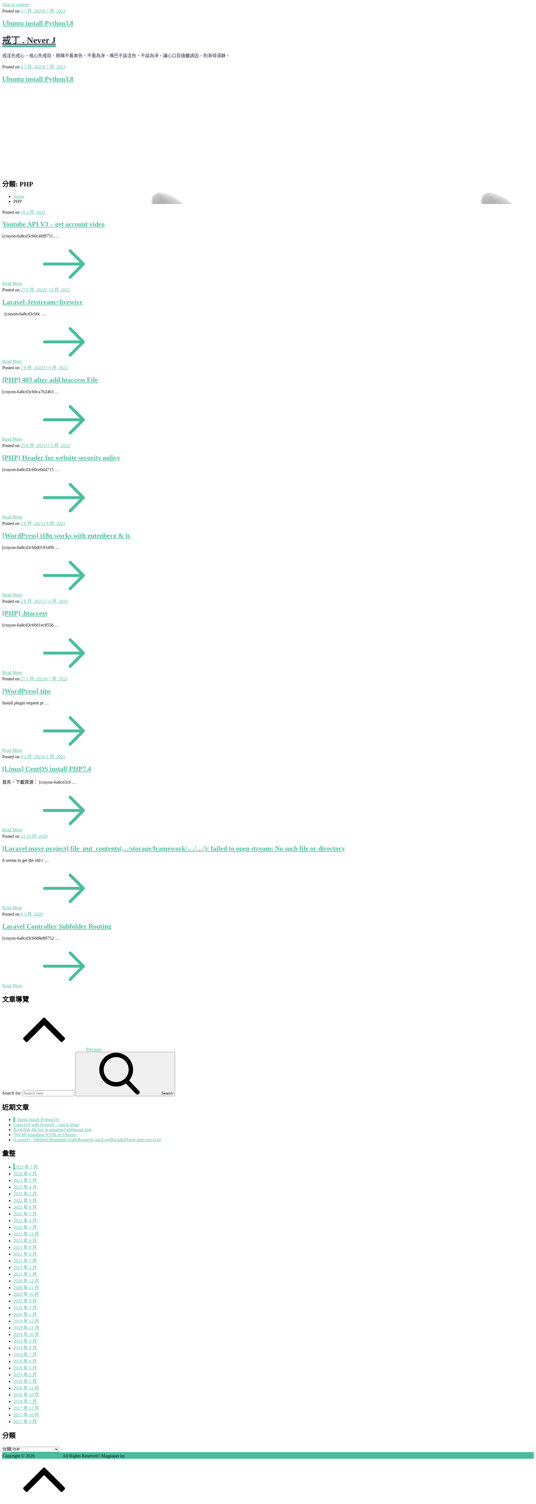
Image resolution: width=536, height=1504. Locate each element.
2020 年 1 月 (25, 1314)
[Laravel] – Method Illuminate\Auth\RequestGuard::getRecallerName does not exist (87, 1139)
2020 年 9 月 (25, 1301)
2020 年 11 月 (26, 1287)
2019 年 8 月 (25, 1347)
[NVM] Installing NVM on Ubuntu (44, 1134)
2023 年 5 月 (25, 1180)
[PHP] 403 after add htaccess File (50, 379)
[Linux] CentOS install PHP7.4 (46, 769)
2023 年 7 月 (26, 1167)
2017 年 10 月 (26, 1414)
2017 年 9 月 (25, 1421)
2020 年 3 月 (25, 1307)
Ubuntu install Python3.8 (37, 23)
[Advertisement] (268, 127)
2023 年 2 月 (25, 1193)
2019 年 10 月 (26, 1334)
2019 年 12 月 (26, 1321)
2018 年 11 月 (26, 1388)
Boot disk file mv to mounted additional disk (52, 1129)
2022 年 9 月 (25, 1200)
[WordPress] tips (26, 691)
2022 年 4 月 (25, 1220)
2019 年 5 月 (25, 1368)
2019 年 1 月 (25, 1381)
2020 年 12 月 (26, 1280)
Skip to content (15, 4)
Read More (12, 283)
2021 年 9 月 (25, 1240)
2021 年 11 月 (26, 1234)
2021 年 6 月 (25, 1254)
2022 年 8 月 (25, 1207)
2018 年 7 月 (25, 1401)
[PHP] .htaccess (24, 613)
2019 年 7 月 (25, 1354)
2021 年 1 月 (25, 1274)
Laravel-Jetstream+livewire (42, 302)
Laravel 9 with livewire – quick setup (46, 1124)
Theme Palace (138, 1455)
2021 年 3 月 (25, 1267)
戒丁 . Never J (29, 40)
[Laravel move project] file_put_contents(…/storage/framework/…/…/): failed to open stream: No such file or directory (173, 848)
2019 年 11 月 (26, 1327)
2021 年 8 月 (25, 1247)
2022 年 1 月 (25, 1227)
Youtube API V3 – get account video (53, 224)
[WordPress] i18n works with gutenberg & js (66, 535)
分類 (6, 1449)
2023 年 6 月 (25, 1173)
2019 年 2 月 (25, 1374)
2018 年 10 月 (26, 1394)
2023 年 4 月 (25, 1187)
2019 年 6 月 (25, 1361)
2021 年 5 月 (25, 1260)
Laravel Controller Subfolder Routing (56, 926)
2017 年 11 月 (26, 1408)
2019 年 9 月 (25, 1341)
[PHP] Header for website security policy (61, 457)
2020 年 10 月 (26, 1294)
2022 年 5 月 (25, 1214)
